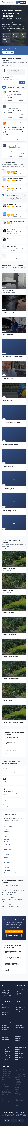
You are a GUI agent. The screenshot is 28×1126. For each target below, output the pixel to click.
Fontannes (4, 20)
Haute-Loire (18, 18)
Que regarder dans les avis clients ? (11, 969)
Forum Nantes (5, 1053)
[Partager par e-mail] (19, 1120)
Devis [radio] (12, 77)
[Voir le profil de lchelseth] (4, 123)
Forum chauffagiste (6, 1035)
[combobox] (10, 2)
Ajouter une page (6, 1004)
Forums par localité (8, 1045)
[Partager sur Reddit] (15, 1120)
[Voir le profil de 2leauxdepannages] (4, 145)
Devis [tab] (23, 87)
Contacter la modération (18, 994)
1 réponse (23, 114)
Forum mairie (18, 1040)
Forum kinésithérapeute (19, 1035)
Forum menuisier (19, 1033)
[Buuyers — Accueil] (3, 2)
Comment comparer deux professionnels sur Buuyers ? (12, 964)
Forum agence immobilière (5, 1030)
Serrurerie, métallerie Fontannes (14, 753)
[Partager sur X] (5, 1120)
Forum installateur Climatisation (19, 1028)
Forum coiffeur (5, 1033)
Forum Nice (4, 1049)
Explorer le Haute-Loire (14, 935)
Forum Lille (17, 1051)
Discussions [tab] (11, 87)
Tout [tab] (4, 87)
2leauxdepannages (12, 145)
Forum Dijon (18, 1059)
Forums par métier (7, 1023)
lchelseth (9, 122)
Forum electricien (6, 1027)
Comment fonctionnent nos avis (20, 1006)
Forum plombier (5, 1025)
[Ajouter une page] (17, 2)
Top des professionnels (5, 1011)
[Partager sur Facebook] (8, 1120)
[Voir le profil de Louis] (4, 106)
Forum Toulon (18, 1049)
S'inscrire (17, 988)
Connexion (22, 2)
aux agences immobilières (16, 94)
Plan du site (18, 1011)
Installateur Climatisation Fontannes (12, 738)
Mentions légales (19, 1009)
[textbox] (16, 72)
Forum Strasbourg (6, 1057)
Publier (22, 82)
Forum (3, 18)
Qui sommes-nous (19, 1004)
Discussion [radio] (6, 77)
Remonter (9, 100)
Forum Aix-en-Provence (20, 1047)
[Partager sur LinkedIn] (12, 1120)
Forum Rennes (18, 1055)
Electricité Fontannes (11, 750)
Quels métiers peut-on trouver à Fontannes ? (13, 958)
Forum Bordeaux (6, 1051)
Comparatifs (5, 1066)
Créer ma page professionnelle (14, 931)
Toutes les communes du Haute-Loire (11, 549)
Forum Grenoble (19, 1057)
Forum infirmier (5, 1039)
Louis (8, 105)
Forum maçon (18, 1031)
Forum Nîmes (5, 1059)
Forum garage (5, 1037)
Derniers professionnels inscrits (5, 1007)
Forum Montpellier (6, 1055)
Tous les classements (9, 823)
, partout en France (14, 108)
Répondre (20, 100)
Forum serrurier (19, 1038)
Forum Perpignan (19, 1053)
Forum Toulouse (5, 1047)
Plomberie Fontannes (11, 747)
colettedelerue (11, 91)
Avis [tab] (18, 87)
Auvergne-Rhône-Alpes (10, 18)
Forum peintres (18, 1025)
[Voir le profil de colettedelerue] (4, 92)
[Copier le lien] (22, 1120)
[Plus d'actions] (24, 92)
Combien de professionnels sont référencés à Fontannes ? (13, 952)
